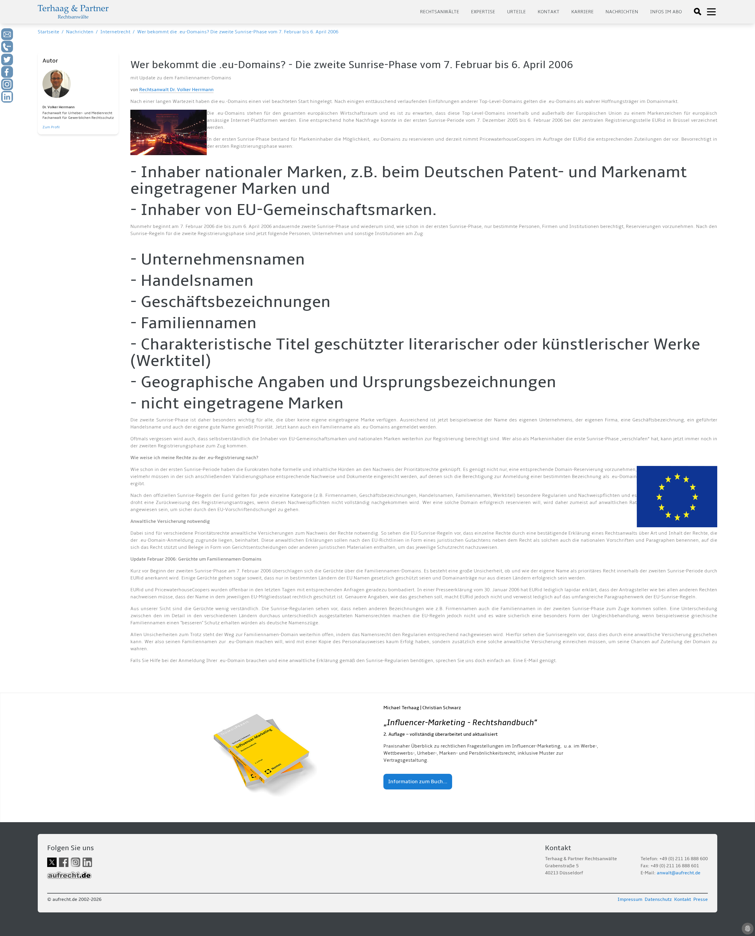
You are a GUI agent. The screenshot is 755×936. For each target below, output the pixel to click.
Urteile (516, 12)
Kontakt (548, 12)
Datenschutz (658, 899)
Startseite (48, 32)
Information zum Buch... (417, 782)
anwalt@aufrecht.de (678, 873)
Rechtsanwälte (439, 12)
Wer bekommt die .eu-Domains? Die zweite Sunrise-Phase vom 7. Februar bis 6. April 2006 (237, 32)
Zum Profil (51, 127)
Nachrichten (621, 12)
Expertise (483, 12)
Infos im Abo (666, 12)
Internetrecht (115, 32)
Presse (700, 899)
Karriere (582, 12)
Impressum (630, 899)
